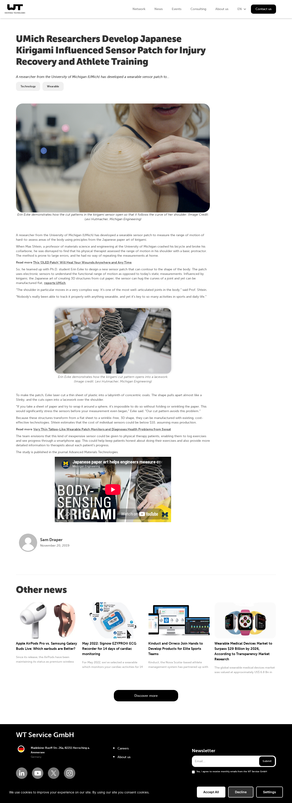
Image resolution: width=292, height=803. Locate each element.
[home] (14, 9)
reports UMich (55, 283)
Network (139, 9)
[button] (242, 9)
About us (221, 9)
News (158, 9)
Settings (269, 792)
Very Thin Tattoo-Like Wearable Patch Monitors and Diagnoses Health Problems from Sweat (102, 429)
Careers (123, 748)
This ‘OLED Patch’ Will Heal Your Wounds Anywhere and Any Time (82, 262)
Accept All (211, 792)
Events (176, 9)
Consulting (198, 9)
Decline (241, 792)
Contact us (263, 9)
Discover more (146, 696)
